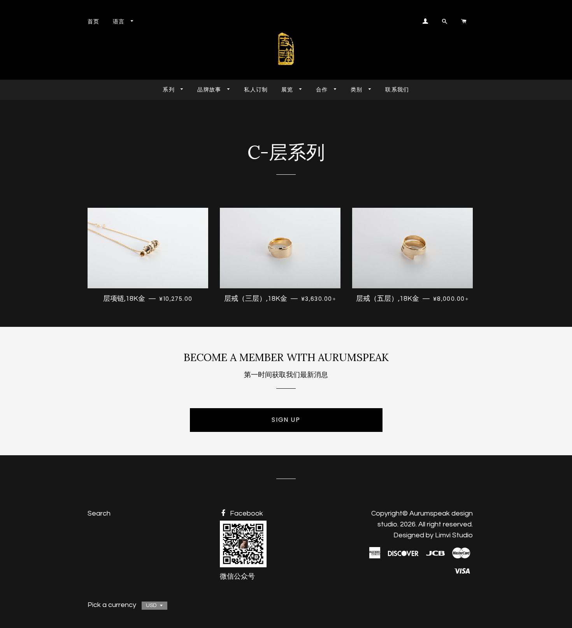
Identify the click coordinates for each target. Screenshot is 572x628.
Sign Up (286, 419)
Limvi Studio (454, 535)
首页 (94, 21)
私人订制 (256, 89)
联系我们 (397, 89)
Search (99, 513)
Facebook (245, 513)
